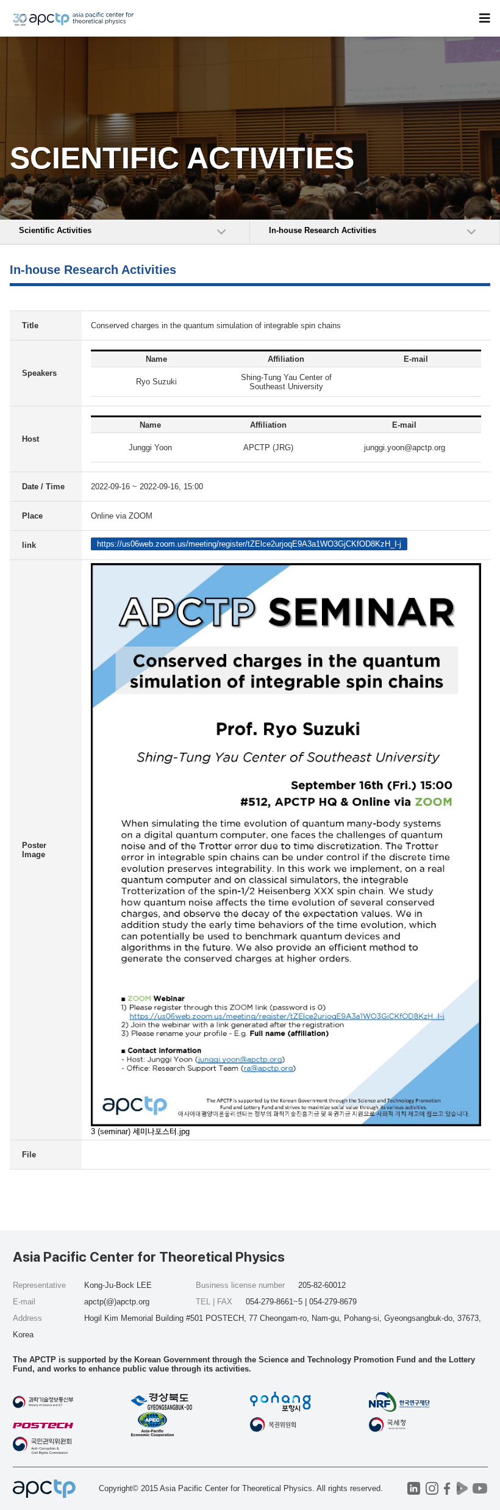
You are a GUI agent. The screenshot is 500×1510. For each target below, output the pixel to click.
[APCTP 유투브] (480, 1488)
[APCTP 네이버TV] (462, 1488)
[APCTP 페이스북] (447, 1488)
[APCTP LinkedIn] (413, 1488)
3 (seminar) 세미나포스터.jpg (140, 1131)
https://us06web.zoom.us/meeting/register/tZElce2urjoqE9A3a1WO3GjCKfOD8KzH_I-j (249, 543)
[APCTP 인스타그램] (432, 1488)
